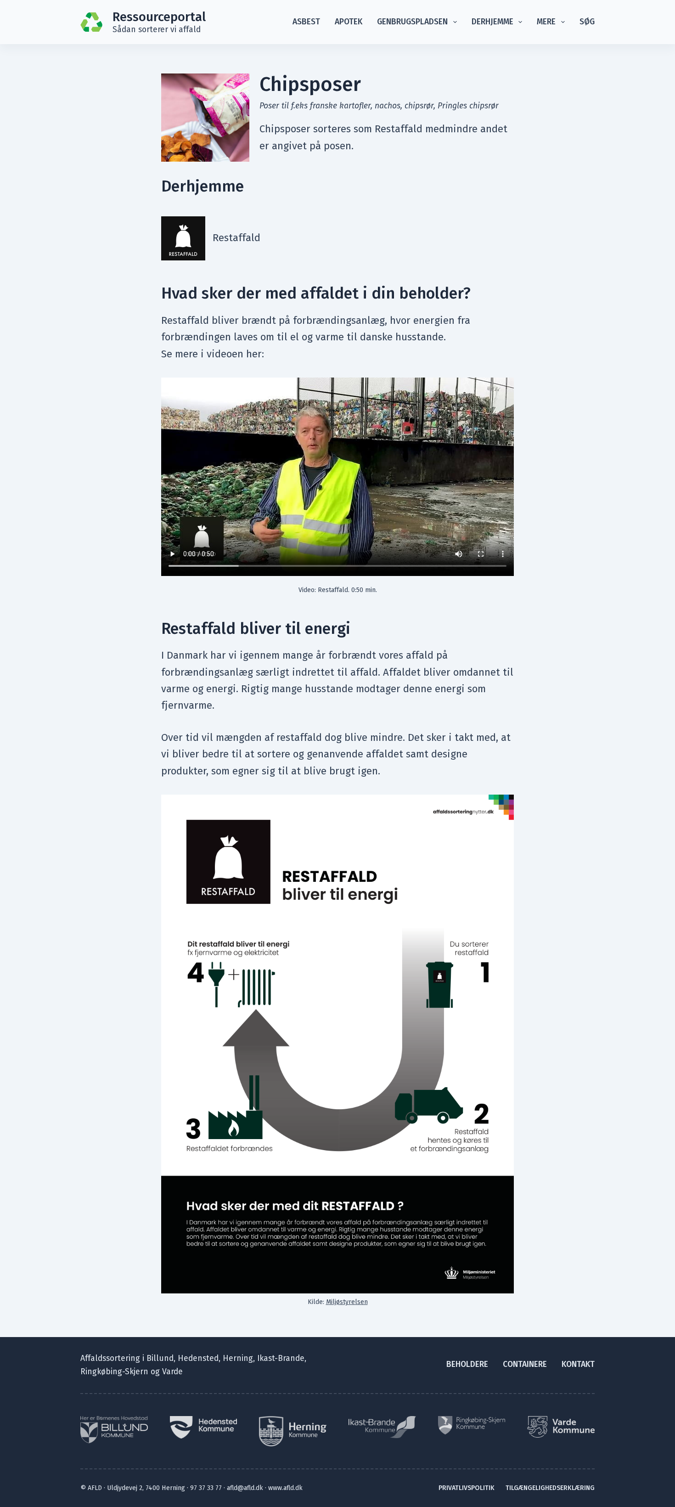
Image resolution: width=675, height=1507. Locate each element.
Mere (546, 22)
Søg (587, 22)
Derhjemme (492, 22)
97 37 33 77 (206, 1488)
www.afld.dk (285, 1488)
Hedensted (198, 1358)
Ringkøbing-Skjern (114, 1372)
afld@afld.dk (245, 1488)
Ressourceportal (159, 16)
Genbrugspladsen (412, 22)
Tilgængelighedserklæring (550, 1488)
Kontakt (578, 1364)
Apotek (348, 22)
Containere (525, 1364)
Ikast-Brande (280, 1358)
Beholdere (467, 1364)
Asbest (306, 22)
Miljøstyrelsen (347, 1302)
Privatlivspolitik (467, 1488)
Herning (238, 1358)
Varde (172, 1372)
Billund (160, 1358)
